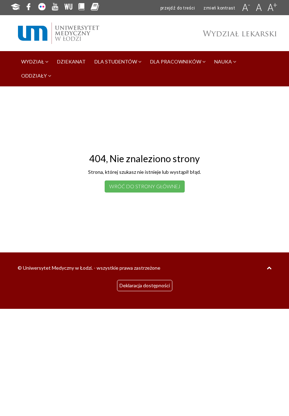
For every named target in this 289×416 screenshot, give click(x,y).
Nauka (223, 62)
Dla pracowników (176, 62)
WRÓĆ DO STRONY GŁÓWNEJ (144, 186)
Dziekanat (71, 62)
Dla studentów (116, 62)
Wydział (33, 62)
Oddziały (34, 76)
